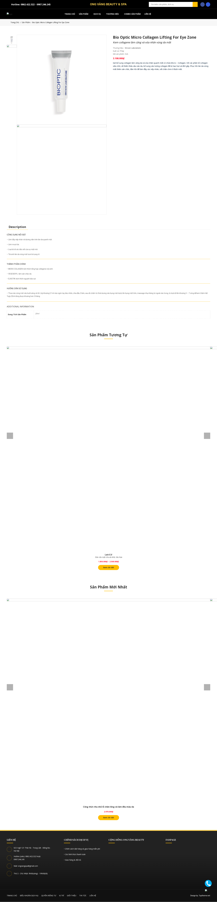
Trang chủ (70, 14)
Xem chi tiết (108, 567)
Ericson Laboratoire (133, 48)
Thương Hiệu (112, 14)
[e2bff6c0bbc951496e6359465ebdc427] (61, 169)
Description (17, 227)
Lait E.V (108, 554)
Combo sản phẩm (132, 14)
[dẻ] (61, 80)
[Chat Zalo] (208, 892)
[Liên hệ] (208, 883)
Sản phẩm (83, 14)
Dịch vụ (97, 14)
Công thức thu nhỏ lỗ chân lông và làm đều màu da (108, 806)
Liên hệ (147, 14)
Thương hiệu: (118, 48)
